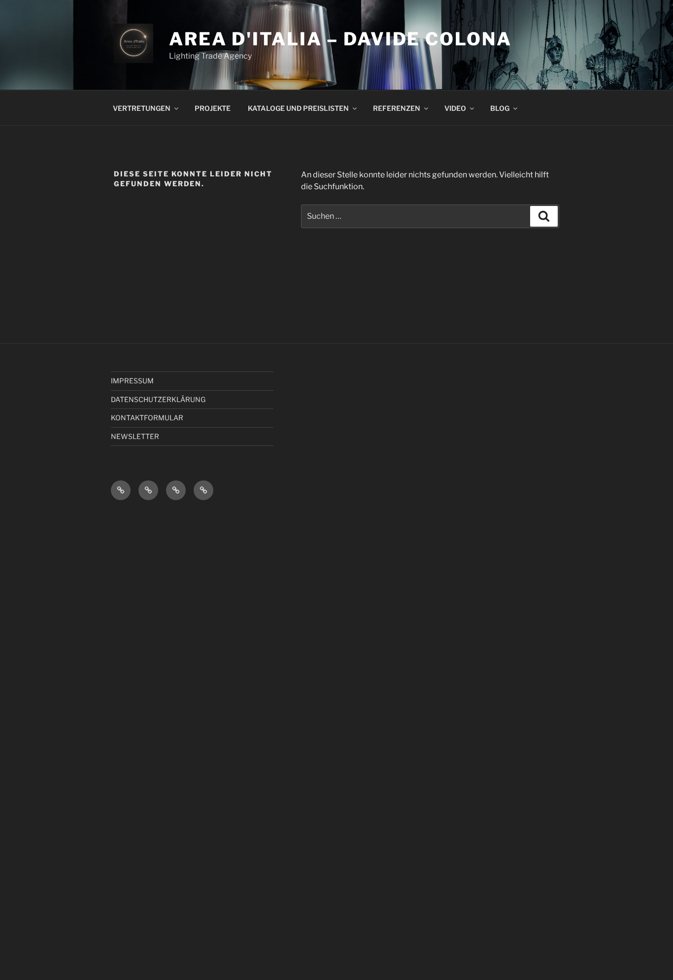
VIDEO (455, 108)
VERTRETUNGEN (141, 108)
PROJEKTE (213, 108)
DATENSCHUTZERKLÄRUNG (158, 399)
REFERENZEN (396, 108)
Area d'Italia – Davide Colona (340, 39)
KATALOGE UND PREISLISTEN (298, 108)
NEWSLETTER (135, 436)
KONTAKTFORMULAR (147, 417)
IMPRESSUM (132, 380)
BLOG (499, 108)
